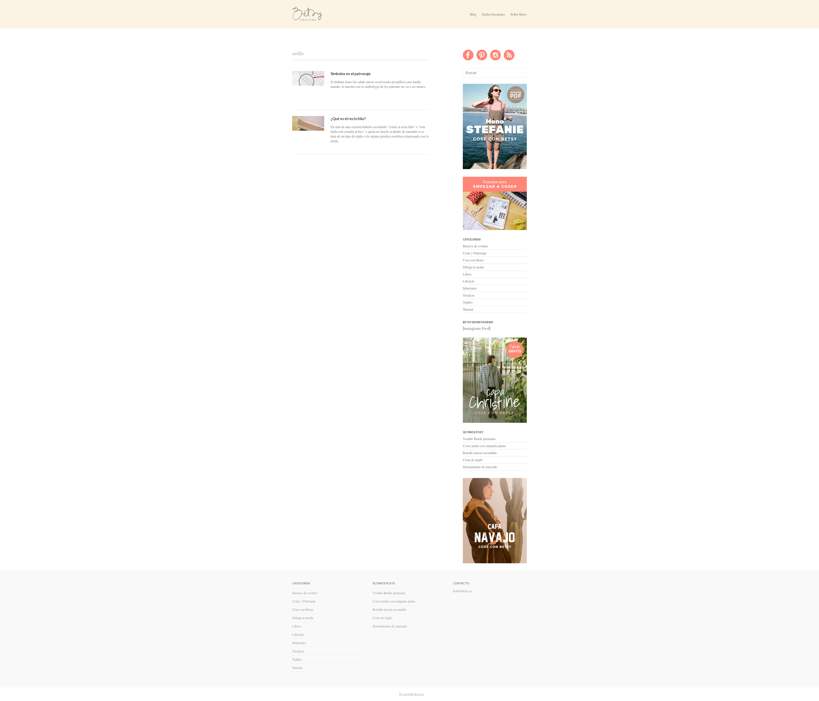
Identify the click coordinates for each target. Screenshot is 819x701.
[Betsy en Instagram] (495, 59)
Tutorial (468, 309)
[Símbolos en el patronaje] (308, 84)
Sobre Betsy (518, 14)
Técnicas (469, 295)
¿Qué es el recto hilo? (348, 118)
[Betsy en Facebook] (468, 59)
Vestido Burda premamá (479, 438)
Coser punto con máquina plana (484, 445)
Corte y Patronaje (474, 253)
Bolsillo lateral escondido (480, 452)
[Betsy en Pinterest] (481, 59)
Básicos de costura (475, 246)
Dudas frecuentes (493, 14)
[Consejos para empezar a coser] (495, 229)
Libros (467, 274)
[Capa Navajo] (495, 168)
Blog (473, 14)
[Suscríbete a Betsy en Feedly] (509, 59)
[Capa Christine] (495, 421)
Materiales (470, 288)
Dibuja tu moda (473, 267)
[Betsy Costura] (307, 19)
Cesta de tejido (473, 460)
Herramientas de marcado (480, 467)
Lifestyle (468, 281)
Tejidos (468, 302)
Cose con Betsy (473, 260)
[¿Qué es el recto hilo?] (308, 129)
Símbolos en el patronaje (351, 73)
